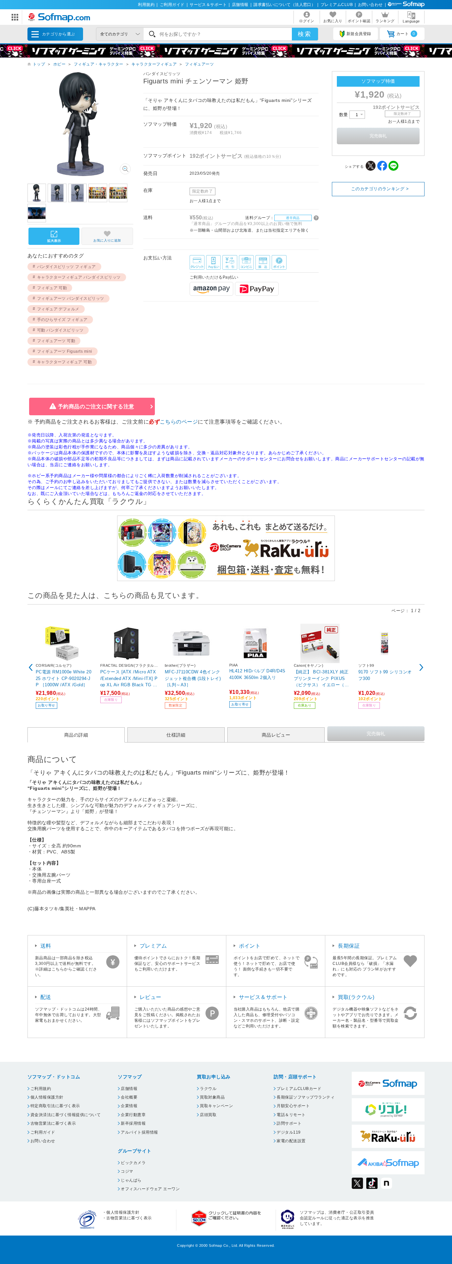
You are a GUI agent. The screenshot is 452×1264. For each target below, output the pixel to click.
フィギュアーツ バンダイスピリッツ (70, 298)
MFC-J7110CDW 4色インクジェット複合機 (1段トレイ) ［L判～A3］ (193, 678)
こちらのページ (179, 422)
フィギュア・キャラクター (98, 64)
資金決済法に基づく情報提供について (65, 1114)
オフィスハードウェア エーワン (150, 1189)
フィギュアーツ (199, 64)
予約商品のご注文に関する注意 (96, 406)
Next (421, 667)
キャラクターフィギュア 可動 (64, 362)
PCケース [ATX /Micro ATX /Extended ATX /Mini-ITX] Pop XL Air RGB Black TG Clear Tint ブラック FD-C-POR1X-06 (129, 678)
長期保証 (349, 946)
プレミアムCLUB (337, 4)
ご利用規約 (40, 1088)
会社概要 (129, 1097)
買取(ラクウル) (356, 997)
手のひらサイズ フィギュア (62, 319)
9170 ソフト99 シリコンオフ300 (385, 675)
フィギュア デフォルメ (58, 309)
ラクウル (208, 1088)
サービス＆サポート (208, 4)
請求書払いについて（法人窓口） (284, 4)
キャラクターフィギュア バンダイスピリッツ (79, 277)
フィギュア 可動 (52, 288)
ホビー (59, 64)
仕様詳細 (176, 735)
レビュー (150, 997)
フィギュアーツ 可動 (56, 341)
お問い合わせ (370, 4)
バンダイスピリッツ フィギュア (66, 266)
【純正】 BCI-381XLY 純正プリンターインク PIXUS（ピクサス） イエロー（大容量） (321, 678)
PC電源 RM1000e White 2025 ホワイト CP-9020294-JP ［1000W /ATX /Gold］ (63, 678)
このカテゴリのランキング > (380, 188)
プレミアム (153, 946)
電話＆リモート (291, 1114)
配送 (45, 997)
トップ (39, 64)
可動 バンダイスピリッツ (60, 330)
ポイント (250, 946)
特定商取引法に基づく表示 (55, 1106)
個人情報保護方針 (47, 1097)
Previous (30, 667)
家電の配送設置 (291, 1141)
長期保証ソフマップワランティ (306, 1097)
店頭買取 (208, 1114)
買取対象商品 (212, 1097)
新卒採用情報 (133, 1123)
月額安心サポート (293, 1106)
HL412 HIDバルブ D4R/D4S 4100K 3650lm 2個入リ (257, 674)
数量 (344, 114)
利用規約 (146, 4)
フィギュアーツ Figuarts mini (64, 351)
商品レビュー (276, 735)
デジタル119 (288, 1132)
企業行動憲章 (133, 1114)
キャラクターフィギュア (154, 64)
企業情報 (129, 1106)
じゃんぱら (131, 1180)
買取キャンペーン (216, 1106)
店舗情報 (240, 4)
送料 (45, 946)
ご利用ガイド (172, 4)
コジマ (127, 1171)
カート (405, 33)
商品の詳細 (76, 735)
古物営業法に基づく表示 (53, 1123)
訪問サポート (289, 1123)
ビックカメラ (133, 1162)
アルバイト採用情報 (139, 1132)
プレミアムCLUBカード (299, 1088)
